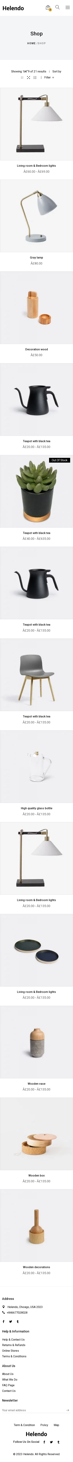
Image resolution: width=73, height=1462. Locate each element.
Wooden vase (36, 1083)
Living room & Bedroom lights (36, 165)
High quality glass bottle (36, 808)
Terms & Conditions (14, 1356)
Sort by (56, 71)
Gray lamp (36, 257)
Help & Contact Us (13, 1339)
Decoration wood (36, 349)
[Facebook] (10, 1321)
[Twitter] (3, 1321)
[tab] (22, 77)
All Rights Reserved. (47, 1454)
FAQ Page (8, 1385)
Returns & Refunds (13, 1345)
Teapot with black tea (36, 441)
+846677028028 (17, 1312)
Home (31, 43)
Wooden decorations (36, 1267)
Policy (44, 1425)
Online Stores (10, 1350)
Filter (47, 77)
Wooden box (36, 1175)
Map (56, 1425)
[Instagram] (17, 1321)
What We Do (9, 1379)
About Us (7, 1374)
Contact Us (9, 1391)
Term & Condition (24, 1425)
